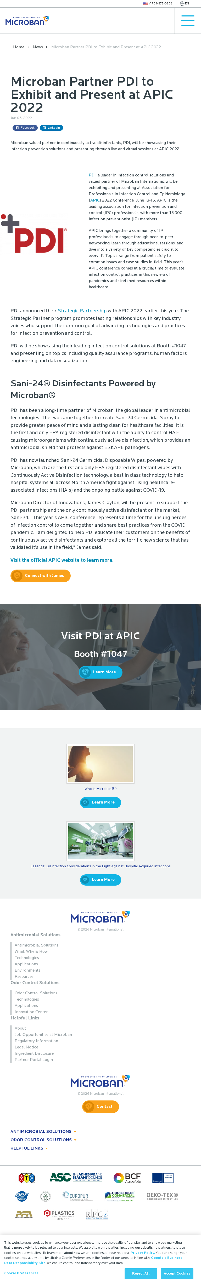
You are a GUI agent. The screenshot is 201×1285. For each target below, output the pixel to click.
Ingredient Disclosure (34, 1054)
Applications (26, 964)
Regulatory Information (36, 1041)
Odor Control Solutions (34, 983)
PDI (92, 175)
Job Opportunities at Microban (43, 1035)
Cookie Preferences (21, 1273)
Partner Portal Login (34, 1060)
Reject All (140, 1273)
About (20, 1028)
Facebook (28, 127)
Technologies (27, 958)
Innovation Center (31, 1012)
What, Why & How (31, 952)
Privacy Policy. (143, 1253)
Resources (24, 977)
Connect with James (44, 576)
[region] (100, 1260)
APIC (95, 200)
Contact (105, 1107)
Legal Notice (26, 1047)
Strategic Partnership (82, 311)
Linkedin (54, 127)
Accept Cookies (177, 1273)
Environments (27, 970)
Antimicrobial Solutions (35, 935)
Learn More (104, 672)
